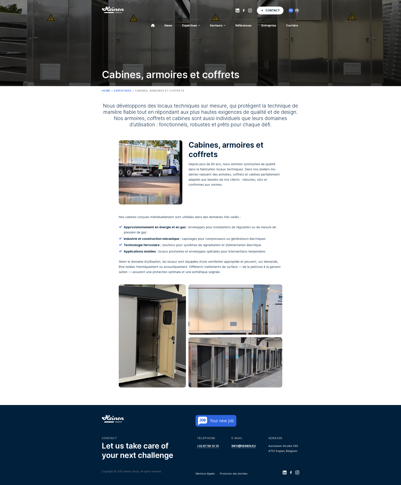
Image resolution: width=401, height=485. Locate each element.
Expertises (189, 25)
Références (243, 25)
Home (106, 90)
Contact (273, 10)
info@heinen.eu (244, 446)
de (291, 10)
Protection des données (233, 473)
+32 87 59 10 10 (208, 446)
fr (296, 10)
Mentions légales (205, 473)
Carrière (292, 25)
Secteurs (216, 25)
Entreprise (268, 25)
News (168, 25)
